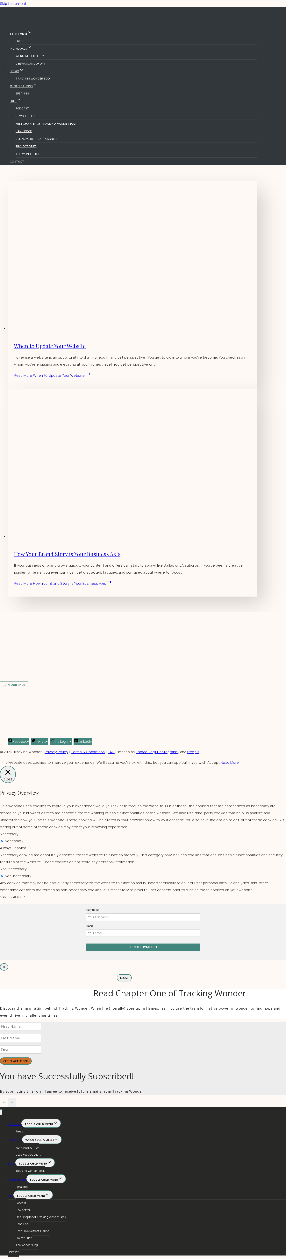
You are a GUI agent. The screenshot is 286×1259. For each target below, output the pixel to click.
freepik (193, 752)
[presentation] (132, 256)
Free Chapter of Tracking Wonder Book (46, 123)
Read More (49, 375)
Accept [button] (213, 762)
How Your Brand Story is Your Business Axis (67, 553)
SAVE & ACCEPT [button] (13, 897)
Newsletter (25, 116)
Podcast (22, 108)
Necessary (14, 841)
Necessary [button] (9, 834)
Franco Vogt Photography (157, 752)
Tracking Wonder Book (33, 78)
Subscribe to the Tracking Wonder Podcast (103, 646)
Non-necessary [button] (13, 869)
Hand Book (24, 131)
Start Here (14, 1124)
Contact (17, 161)
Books (11, 1163)
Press (20, 41)
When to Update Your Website (50, 345)
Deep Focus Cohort (31, 63)
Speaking (22, 93)
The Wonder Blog (29, 154)
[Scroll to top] (4, 1102)
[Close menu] (1, 1112)
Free (10, 1196)
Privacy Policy (56, 752)
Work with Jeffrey (30, 56)
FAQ (111, 752)
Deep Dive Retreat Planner (36, 139)
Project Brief (26, 146)
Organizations (17, 1179)
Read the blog (78, 639)
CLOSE (124, 978)
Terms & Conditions (88, 752)
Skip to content (13, 3)
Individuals (15, 1140)
